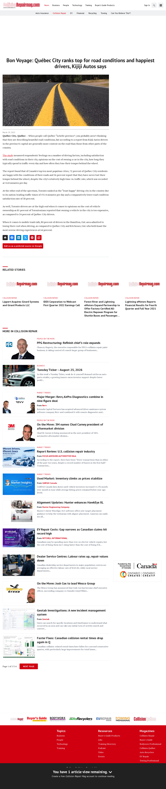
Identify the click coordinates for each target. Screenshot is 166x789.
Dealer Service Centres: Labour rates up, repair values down (72, 558)
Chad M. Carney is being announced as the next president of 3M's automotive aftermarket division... (67, 434)
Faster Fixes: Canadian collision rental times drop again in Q (70, 640)
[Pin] (32, 237)
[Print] (5, 237)
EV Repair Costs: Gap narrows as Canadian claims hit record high (72, 531)
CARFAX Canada (49, 483)
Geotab (45, 619)
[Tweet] (25, 237)
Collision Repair (10, 298)
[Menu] (160, 5)
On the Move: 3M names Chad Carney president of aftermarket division (70, 426)
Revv (44, 405)
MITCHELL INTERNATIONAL (54, 538)
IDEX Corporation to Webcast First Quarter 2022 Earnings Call (61, 303)
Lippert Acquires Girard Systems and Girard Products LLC (21, 303)
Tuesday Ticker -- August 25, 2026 (59, 370)
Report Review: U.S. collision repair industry (66, 451)
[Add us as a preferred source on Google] (39, 237)
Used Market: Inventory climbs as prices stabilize (69, 478)
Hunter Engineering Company (55, 507)
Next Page (28, 666)
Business (41, 366)
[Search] (154, 5)
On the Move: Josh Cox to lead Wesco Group (66, 583)
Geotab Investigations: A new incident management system (71, 612)
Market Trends (44, 393)
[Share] (12, 237)
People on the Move (46, 339)
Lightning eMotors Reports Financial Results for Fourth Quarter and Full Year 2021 (141, 305)
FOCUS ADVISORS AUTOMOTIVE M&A (59, 456)
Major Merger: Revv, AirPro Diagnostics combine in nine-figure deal (70, 399)
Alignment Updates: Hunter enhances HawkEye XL (70, 502)
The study (8, 155)
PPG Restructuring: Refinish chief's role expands (68, 343)
